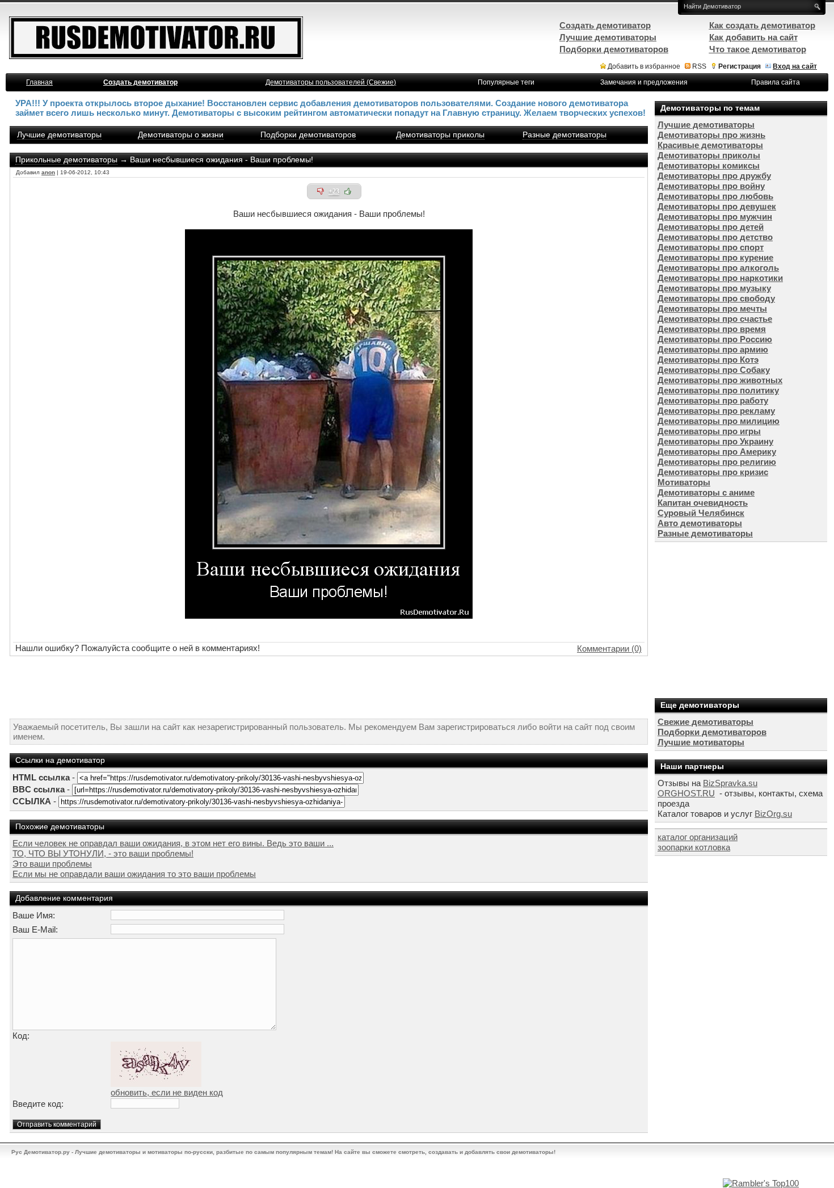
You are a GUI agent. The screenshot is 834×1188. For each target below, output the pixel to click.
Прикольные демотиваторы (66, 159)
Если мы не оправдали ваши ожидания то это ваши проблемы (134, 874)
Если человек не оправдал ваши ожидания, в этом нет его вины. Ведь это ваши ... (173, 843)
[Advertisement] (329, 687)
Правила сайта (775, 82)
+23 (333, 191)
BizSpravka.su (730, 783)
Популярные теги (506, 82)
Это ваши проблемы (52, 863)
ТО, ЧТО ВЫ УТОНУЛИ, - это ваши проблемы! (102, 853)
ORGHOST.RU (686, 793)
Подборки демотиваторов (308, 134)
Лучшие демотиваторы (59, 134)
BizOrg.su (773, 813)
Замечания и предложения (644, 82)
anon (48, 172)
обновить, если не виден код (167, 1092)
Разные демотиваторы (564, 134)
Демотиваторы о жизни (181, 134)
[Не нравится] (320, 191)
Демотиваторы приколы (440, 134)
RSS (699, 66)
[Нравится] (347, 191)
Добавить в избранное (644, 66)
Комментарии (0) (609, 648)
